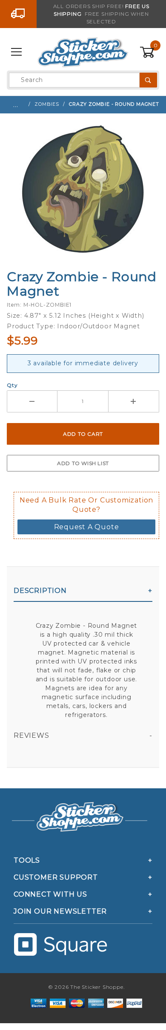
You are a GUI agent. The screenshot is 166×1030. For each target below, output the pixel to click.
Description (40, 591)
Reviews (31, 735)
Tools (27, 860)
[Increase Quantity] (134, 401)
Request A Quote (86, 527)
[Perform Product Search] (148, 80)
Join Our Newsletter (60, 911)
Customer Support (56, 877)
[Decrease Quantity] (32, 401)
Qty (12, 385)
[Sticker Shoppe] (82, 52)
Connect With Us (50, 894)
